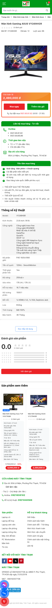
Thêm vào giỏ (37, 106)
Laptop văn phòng (9, 528)
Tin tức (5, 547)
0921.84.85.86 (16, 136)
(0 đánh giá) (17, 27)
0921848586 (25, 500)
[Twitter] (15, 560)
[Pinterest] (21, 560)
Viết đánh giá (26, 371)
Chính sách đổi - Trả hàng (38, 525)
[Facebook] (4, 560)
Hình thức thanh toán (36, 528)
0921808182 (18, 495)
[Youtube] (9, 560)
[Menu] (4, 3)
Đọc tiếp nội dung (25, 329)
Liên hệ (30, 546)
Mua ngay (14, 106)
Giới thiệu (31, 517)
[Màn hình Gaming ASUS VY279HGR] (38, 400)
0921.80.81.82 (26, 113)
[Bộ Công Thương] (26, 590)
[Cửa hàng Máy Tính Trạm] (26, 3)
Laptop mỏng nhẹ (9, 532)
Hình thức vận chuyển (36, 532)
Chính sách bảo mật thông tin (38, 541)
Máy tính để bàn (8, 536)
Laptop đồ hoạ (8, 521)
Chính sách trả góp (35, 536)
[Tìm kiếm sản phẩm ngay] (47, 10)
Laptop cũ (6, 517)
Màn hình (5, 543)
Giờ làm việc (11, 487)
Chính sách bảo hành (36, 521)
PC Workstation (8, 540)
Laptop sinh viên (8, 525)
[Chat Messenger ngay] (4, 585)
